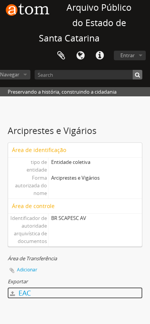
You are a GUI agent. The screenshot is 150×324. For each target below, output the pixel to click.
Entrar (127, 55)
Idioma (80, 55)
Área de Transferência (61, 55)
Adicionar (27, 269)
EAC (24, 293)
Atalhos (99, 55)
